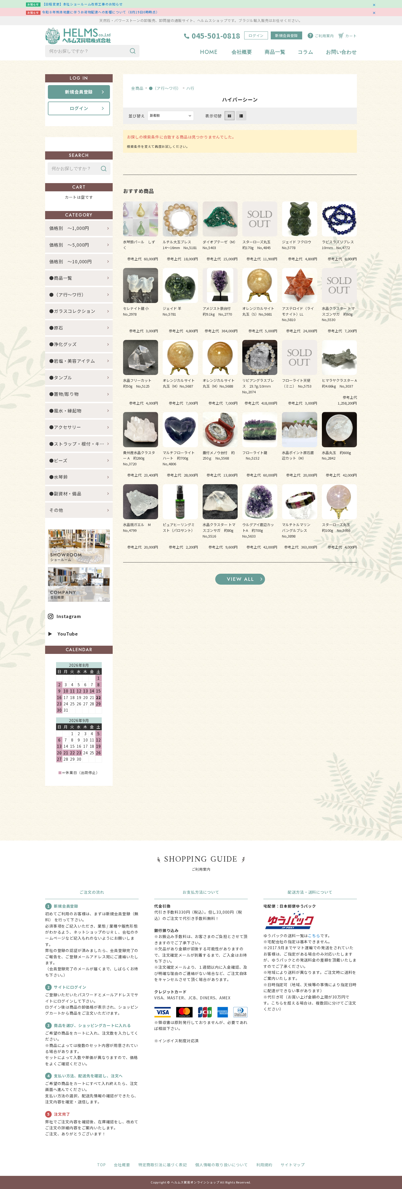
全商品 (137, 88)
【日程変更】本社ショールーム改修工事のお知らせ (82, 4)
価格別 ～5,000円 (69, 244)
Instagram (69, 616)
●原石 (56, 327)
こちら (314, 935)
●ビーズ (58, 460)
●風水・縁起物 (65, 410)
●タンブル (60, 377)
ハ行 (190, 88)
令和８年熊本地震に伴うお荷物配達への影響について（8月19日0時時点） (100, 12)
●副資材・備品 (65, 493)
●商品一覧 (63, 278)
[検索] (132, 51)
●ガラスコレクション (72, 311)
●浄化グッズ (63, 344)
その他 (56, 510)
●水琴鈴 (58, 477)
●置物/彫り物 (64, 394)
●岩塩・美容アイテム (72, 360)
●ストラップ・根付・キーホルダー (81, 443)
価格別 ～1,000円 (69, 228)
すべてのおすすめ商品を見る (240, 579)
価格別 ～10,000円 (70, 261)
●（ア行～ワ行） (165, 88)
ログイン (256, 35)
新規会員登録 (286, 35)
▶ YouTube (63, 633)
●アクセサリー (65, 427)
